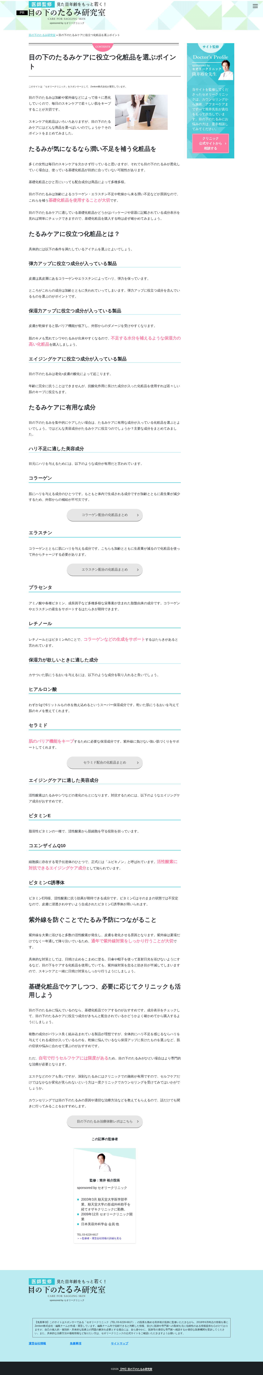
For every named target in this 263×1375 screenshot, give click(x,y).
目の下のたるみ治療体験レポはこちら (105, 1121)
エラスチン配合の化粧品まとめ (105, 569)
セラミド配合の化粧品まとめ (104, 762)
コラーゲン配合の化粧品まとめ (105, 515)
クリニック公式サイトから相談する (210, 143)
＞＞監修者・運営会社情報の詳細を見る (99, 1238)
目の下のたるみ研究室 (140, 1369)
